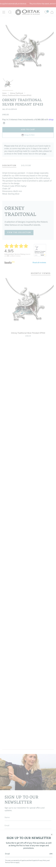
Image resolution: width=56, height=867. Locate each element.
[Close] (51, 834)
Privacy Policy (42, 860)
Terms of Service (10, 862)
